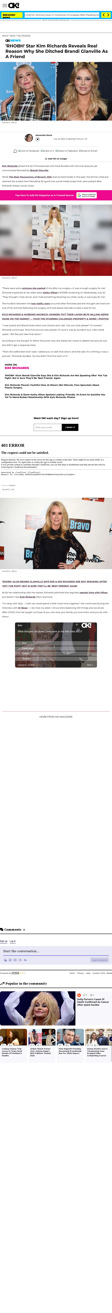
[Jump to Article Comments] (15, 151)
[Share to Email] (88, 151)
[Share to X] (47, 151)
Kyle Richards (28, 597)
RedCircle (12, 485)
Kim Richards (23, 35)
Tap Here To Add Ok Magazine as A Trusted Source (44, 195)
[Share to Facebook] (28, 151)
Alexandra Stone (44, 135)
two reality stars (40, 303)
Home (5, 35)
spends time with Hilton (93, 592)
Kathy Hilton (50, 292)
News (12, 35)
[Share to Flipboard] (66, 151)
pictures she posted (33, 288)
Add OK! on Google (57, 158)
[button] (5, 6)
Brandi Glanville (39, 170)
